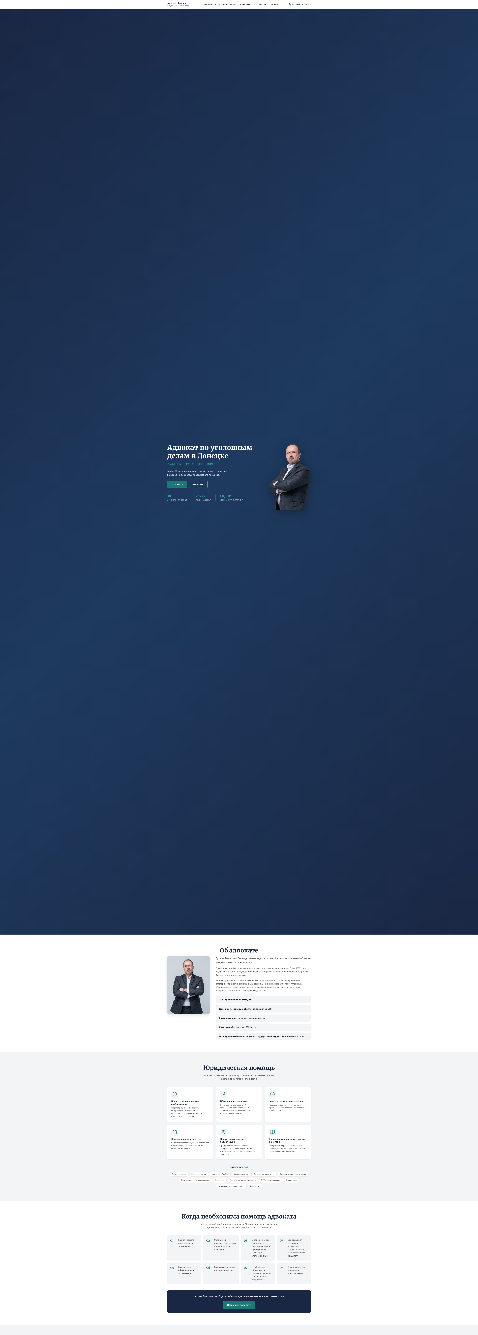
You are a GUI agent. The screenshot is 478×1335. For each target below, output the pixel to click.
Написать (198, 484)
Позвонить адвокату (239, 1305)
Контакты (273, 4)
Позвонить (177, 484)
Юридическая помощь (225, 4)
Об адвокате (206, 4)
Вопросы (263, 4)
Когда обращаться (247, 4)
